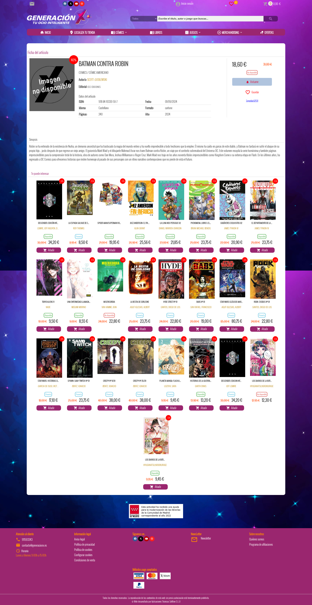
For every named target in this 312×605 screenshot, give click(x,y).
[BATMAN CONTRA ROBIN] (52, 84)
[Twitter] (70, 3)
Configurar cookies (83, 555)
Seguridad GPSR (252, 100)
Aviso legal (79, 539)
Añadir (50, 250)
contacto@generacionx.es (34, 545)
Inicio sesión (187, 3)
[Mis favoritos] (231, 3)
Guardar (254, 92)
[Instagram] (81, 3)
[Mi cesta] (265, 3)
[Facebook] (65, 3)
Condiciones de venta (84, 560)
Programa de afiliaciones (261, 544)
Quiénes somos (256, 539)
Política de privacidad (84, 544)
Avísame (253, 82)
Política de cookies (83, 549)
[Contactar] (32, 3)
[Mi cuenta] (178, 3)
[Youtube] (76, 3)
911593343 (27, 539)
